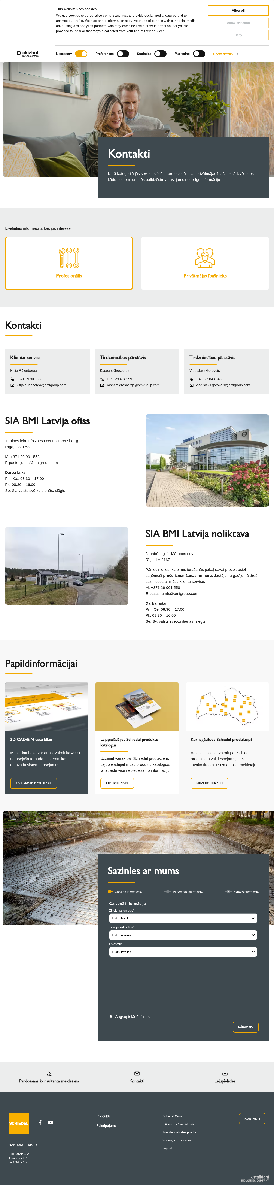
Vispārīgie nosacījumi (176, 1140)
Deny (238, 35)
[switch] (123, 53)
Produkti (103, 1116)
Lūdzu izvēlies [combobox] (121, 918)
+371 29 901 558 (29, 379)
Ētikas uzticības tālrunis (178, 1124)
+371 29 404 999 (119, 379)
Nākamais (245, 1027)
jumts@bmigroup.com (39, 463)
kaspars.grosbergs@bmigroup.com (132, 385)
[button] (129, 1017)
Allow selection (238, 23)
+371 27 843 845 (209, 379)
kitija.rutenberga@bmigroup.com (41, 385)
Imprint (167, 1148)
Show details (223, 54)
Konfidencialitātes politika (179, 1132)
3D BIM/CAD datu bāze (33, 783)
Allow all (238, 10)
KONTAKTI (252, 1118)
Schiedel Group (172, 1116)
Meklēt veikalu (209, 783)
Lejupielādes (117, 783)
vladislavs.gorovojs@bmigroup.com (223, 385)
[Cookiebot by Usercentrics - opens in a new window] (27, 54)
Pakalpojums (106, 1125)
